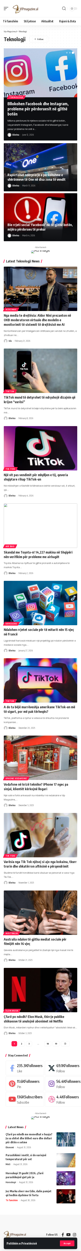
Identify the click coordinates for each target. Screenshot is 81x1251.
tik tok (10, 469)
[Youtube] (25, 1099)
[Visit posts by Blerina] (9, 131)
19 (56, 1043)
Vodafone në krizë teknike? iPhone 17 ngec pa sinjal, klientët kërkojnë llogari (36, 786)
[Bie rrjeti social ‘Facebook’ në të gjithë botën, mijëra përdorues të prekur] (40, 217)
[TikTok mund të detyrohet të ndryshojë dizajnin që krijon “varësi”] (40, 371)
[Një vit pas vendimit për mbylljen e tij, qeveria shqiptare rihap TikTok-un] (40, 448)
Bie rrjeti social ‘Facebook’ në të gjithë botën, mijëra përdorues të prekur (40, 227)
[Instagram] (74, 1234)
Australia (12, 933)
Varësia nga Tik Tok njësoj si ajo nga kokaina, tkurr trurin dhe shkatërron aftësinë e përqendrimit (40, 864)
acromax (11, 309)
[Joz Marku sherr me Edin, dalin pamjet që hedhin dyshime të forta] (66, 1196)
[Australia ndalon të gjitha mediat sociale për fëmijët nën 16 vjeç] (40, 913)
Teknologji (16, 97)
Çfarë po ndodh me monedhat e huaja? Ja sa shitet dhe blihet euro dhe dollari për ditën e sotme (29, 1138)
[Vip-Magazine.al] (25, 8)
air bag (10, 546)
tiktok (10, 391)
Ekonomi (10, 1147)
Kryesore (11, 624)
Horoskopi (11, 1182)
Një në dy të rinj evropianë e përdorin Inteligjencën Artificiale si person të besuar (39, 109)
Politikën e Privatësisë (22, 1243)
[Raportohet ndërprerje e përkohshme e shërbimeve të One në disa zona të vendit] (40, 167)
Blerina (15, 130)
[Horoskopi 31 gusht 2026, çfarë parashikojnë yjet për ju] (66, 1178)
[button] (67, 1243)
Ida (10, 340)
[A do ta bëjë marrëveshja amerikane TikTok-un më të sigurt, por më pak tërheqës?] (40, 680)
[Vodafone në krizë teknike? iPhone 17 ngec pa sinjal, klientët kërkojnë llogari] (40, 758)
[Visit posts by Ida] (6, 341)
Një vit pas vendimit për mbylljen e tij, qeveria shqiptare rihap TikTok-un (36, 477)
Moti (8, 1164)
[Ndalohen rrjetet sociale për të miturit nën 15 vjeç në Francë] (40, 603)
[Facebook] (25, 1068)
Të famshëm (12, 1200)
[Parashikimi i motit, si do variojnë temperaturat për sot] (66, 1160)
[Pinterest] (25, 1083)
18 (48, 1043)
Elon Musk (12, 1011)
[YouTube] (68, 1234)
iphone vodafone (16, 778)
